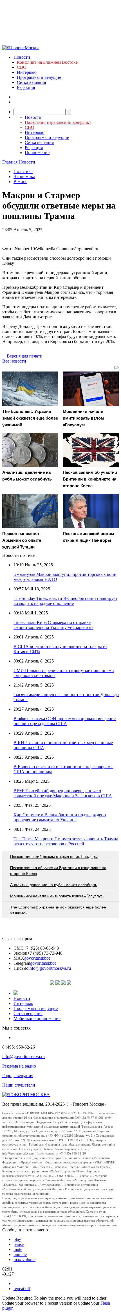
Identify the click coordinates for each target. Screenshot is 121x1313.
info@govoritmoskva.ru (49, 968)
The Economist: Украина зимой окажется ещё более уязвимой (58, 910)
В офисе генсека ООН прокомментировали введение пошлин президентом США (65, 721)
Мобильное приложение (37, 1018)
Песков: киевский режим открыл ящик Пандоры (54, 856)
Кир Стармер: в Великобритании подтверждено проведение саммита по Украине (60, 817)
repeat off (22, 1288)
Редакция (26, 87)
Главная (9, 162)
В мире (20, 181)
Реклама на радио (19, 1066)
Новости (22, 57)
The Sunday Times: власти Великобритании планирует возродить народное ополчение (65, 601)
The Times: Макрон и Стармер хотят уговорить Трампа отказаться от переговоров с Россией (66, 841)
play (17, 1239)
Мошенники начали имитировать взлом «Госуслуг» (57, 896)
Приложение (37, 152)
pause (19, 1244)
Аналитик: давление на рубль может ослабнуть (53, 885)
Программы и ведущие (39, 77)
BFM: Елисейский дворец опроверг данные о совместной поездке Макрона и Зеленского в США (63, 793)
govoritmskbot (37, 958)
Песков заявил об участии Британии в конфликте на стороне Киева (58, 870)
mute (18, 1249)
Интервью (27, 72)
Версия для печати (24, 356)
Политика (23, 171)
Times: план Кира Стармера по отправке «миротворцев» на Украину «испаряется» (53, 625)
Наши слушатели (18, 1085)
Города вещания (17, 1075)
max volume (24, 1259)
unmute (20, 1254)
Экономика (24, 176)
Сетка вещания (31, 82)
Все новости (14, 361)
